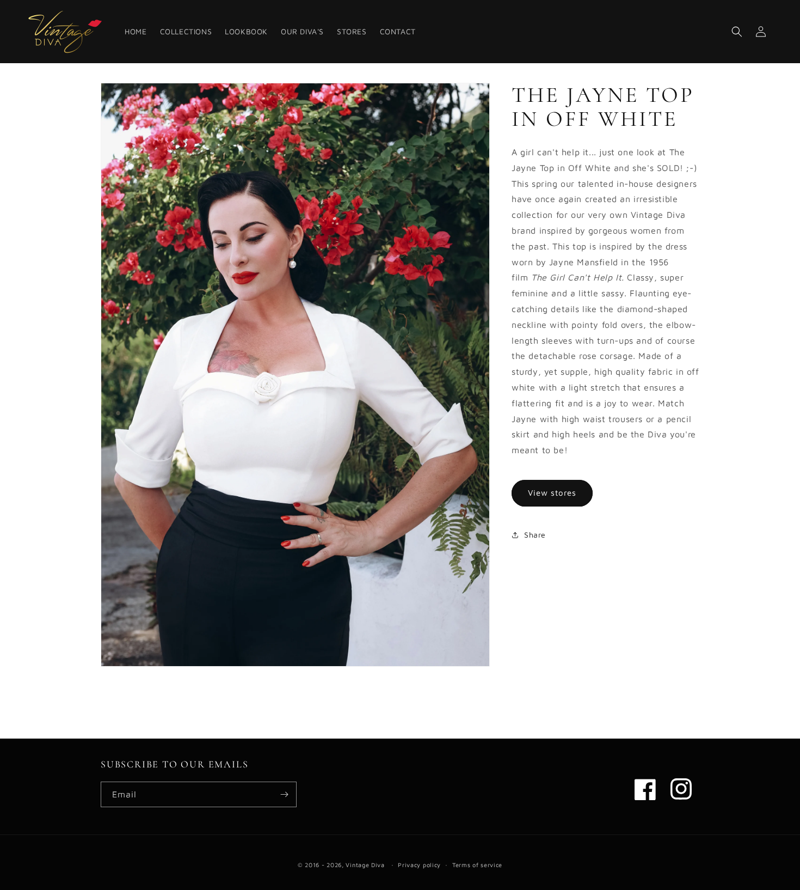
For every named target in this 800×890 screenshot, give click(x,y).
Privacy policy (419, 864)
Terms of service (477, 864)
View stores (552, 492)
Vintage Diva (365, 864)
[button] (737, 32)
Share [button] (535, 534)
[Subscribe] (284, 794)
